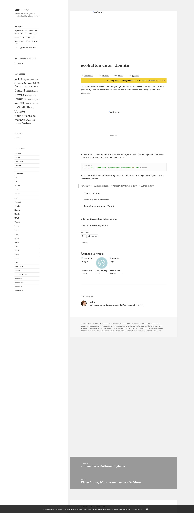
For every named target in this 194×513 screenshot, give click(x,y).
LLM (25, 99)
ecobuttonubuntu (140, 326)
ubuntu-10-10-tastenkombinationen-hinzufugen (128, 331)
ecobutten (138, 323)
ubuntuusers (152, 331)
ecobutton (146, 323)
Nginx (36, 99)
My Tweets (18, 63)
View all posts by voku (132, 305)
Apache (27, 79)
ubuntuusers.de (25, 116)
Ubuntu (19, 111)
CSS (37, 83)
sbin (136, 328)
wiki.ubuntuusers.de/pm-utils (94, 225)
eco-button (115, 323)
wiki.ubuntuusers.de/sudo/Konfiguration (99, 219)
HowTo (19, 95)
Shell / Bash (26, 107)
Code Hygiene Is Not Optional (25, 48)
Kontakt (17, 138)
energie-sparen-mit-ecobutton (101, 328)
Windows (19, 119)
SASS (36, 103)
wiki (159, 331)
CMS (34, 83)
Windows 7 (30, 120)
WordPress (26, 123)
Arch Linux (35, 80)
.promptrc (18, 27)
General (19, 90)
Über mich (18, 134)
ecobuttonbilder (126, 326)
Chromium (28, 83)
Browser (17, 83)
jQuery (33, 95)
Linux (18, 99)
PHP (22, 103)
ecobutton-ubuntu (112, 326)
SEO (16, 107)
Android (18, 79)
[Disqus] (124, 362)
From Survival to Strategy (24, 37)
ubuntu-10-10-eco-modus (99, 331)
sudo (141, 328)
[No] (191, 509)
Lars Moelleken (96, 305)
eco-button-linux (126, 323)
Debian (18, 86)
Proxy (32, 103)
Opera (16, 103)
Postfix (27, 103)
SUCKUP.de (21, 10)
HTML (27, 95)
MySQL (30, 99)
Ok (147, 509)
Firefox (30, 86)
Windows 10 (17, 123)
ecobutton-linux (98, 326)
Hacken (35, 91)
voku (96, 323)
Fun (36, 86)
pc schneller (118, 328)
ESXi (25, 87)
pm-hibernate (128, 328)
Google (28, 90)
